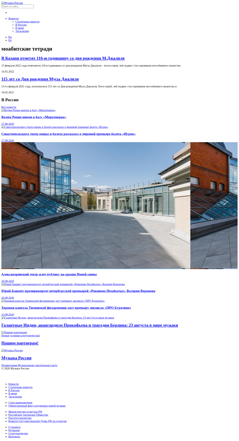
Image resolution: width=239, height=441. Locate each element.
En (10, 40)
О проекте (14, 427)
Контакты (14, 436)
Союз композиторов (20, 402)
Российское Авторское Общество (28, 414)
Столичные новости (27, 21)
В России (21, 24)
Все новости (8, 107)
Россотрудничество (19, 417)
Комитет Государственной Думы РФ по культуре (37, 421)
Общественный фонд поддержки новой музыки (37, 405)
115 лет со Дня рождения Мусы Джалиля (40, 79)
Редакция (14, 430)
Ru (10, 37)
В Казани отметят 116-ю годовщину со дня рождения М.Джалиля (63, 58)
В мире (19, 27)
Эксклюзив (22, 31)
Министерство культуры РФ (25, 411)
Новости (13, 18)
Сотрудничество (18, 433)
